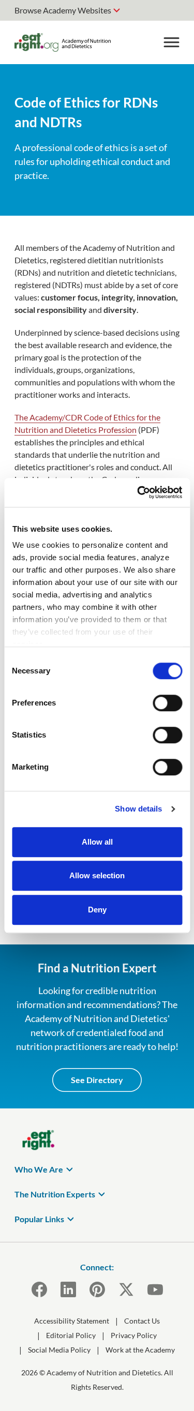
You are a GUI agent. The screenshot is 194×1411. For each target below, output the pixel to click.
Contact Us (142, 1320)
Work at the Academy (140, 1349)
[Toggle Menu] (171, 42)
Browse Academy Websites (62, 10)
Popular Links (39, 1219)
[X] (126, 1289)
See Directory (97, 1080)
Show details (138, 808)
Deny (97, 909)
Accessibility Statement (71, 1320)
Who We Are (38, 1169)
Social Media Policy (59, 1349)
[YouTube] (155, 1289)
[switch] (167, 703)
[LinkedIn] (68, 1289)
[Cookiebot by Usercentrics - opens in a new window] (138, 492)
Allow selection (97, 875)
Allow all (97, 841)
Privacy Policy (134, 1335)
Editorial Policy (71, 1335)
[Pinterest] (97, 1289)
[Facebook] (39, 1289)
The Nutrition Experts (54, 1194)
